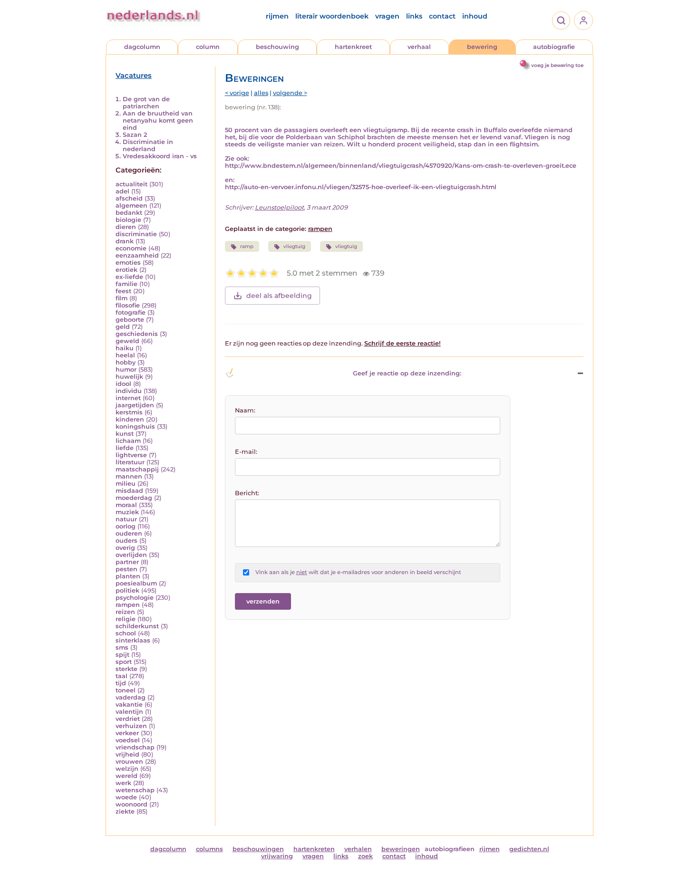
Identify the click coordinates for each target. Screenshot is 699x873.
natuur (126, 519)
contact (442, 16)
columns (209, 849)
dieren (126, 226)
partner (127, 562)
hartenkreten (314, 849)
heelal (125, 355)
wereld (126, 775)
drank (125, 241)
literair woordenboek (332, 16)
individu (129, 390)
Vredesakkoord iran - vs (160, 156)
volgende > (290, 92)
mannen (129, 476)
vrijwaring (277, 856)
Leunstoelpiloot (279, 207)
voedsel (128, 740)
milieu (126, 483)
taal (121, 676)
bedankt (129, 212)
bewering (482, 46)
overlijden (131, 554)
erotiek (126, 269)
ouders (126, 540)
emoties (128, 262)
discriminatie (136, 234)
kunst (125, 433)
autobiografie (554, 46)
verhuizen (131, 725)
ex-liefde (129, 276)
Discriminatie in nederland (148, 145)
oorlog (126, 526)
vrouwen (129, 761)
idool (123, 383)
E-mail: (246, 451)
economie (131, 248)
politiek (127, 590)
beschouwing (277, 46)
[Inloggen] (583, 20)
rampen (128, 604)
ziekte (125, 811)
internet (128, 398)
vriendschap (135, 747)
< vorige (237, 92)
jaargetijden (135, 405)
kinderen (130, 419)
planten (128, 576)
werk (123, 783)
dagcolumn (142, 46)
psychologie (135, 597)
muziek (127, 512)
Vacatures (134, 75)
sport (124, 661)
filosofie (128, 305)
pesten (126, 569)
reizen (125, 611)
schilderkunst (137, 626)
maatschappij (137, 469)
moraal (126, 504)
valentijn (129, 711)
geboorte (130, 319)
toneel (126, 690)
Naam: (245, 410)
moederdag (134, 497)
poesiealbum (136, 583)
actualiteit (131, 184)
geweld (127, 341)
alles (261, 92)
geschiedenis (137, 333)
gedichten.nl (529, 849)
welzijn (127, 768)
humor (126, 369)
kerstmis (129, 412)
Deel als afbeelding (279, 295)
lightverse (131, 455)
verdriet (128, 718)
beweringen (400, 849)
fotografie (131, 312)
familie (126, 284)
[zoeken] (561, 20)
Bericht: (247, 493)
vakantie (129, 704)
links (414, 16)
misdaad (129, 490)
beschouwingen (258, 849)
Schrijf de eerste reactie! (402, 343)
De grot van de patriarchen (146, 103)
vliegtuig (294, 246)
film (121, 298)
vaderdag (131, 697)
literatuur (130, 462)
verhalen (358, 849)
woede (126, 797)
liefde (125, 447)
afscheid (129, 198)
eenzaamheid (137, 255)
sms (122, 647)
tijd (121, 683)
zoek (365, 856)
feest (123, 291)
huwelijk (129, 376)
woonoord (131, 804)
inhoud (474, 16)
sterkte (126, 668)
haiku (125, 348)
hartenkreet (353, 46)
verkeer (127, 733)
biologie (128, 219)
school (126, 633)
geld (123, 326)
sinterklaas (133, 640)
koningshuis (135, 426)
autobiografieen (450, 849)
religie (126, 619)
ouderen (129, 533)
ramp (246, 246)
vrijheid (127, 754)
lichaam (128, 440)
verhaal (419, 46)
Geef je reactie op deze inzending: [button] (407, 373)
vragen (387, 16)
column (208, 46)
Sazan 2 (135, 134)
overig (125, 547)
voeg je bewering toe (557, 65)
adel (122, 191)
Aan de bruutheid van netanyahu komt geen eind (158, 120)
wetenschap (135, 790)
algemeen (131, 205)
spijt (122, 654)
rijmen (277, 16)
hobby (126, 362)
